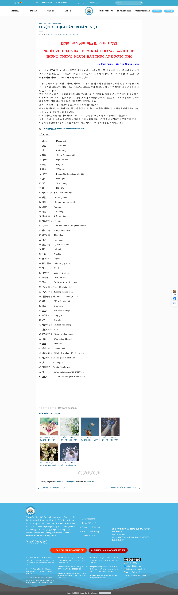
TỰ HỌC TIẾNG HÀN (106, 11)
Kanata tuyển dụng (90, 531)
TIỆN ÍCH (50, 11)
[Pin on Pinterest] (93, 473)
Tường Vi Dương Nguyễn (69, 34)
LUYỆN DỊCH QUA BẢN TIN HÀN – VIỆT (121, 488)
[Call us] (41, 542)
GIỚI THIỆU (15, 11)
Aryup (96, 593)
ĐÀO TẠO (33, 11)
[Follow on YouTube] (45, 542)
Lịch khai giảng (88, 519)
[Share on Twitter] (85, 473)
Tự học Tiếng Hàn (89, 523)
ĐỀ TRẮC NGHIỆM (124, 11)
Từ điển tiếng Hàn (142, 11)
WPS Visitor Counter (139, 575)
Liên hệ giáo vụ (88, 535)
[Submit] (141, 3)
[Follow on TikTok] (32, 542)
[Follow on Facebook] (28, 542)
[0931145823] (84, 2)
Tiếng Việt (15, 3)
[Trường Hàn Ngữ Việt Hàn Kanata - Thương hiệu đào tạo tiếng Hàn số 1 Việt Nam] (89, 11)
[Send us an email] (37, 542)
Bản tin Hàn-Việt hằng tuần (50, 24)
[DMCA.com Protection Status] (104, 593)
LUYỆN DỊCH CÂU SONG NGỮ (53, 488)
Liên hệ (68, 11)
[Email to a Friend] (89, 473)
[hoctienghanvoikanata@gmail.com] (79, 2)
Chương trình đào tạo (91, 527)
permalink (90, 482)
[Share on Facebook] (80, 473)
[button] (93, 3)
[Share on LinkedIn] (98, 473)
